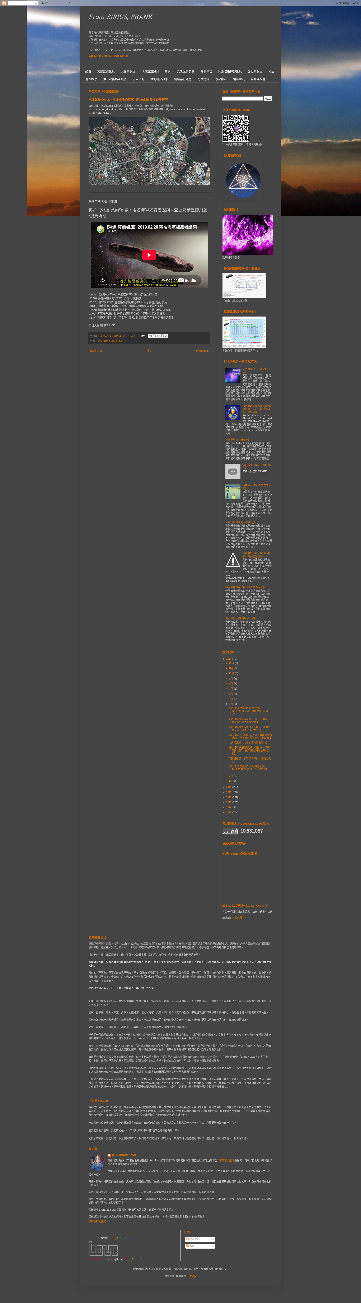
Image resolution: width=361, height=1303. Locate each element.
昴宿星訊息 (255, 71)
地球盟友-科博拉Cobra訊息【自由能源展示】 (257, 555)
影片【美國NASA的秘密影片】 (257, 466)
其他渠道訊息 (106, 71)
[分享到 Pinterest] (166, 336)
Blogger (192, 1276)
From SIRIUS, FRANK (120, 17)
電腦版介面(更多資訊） (117, 56)
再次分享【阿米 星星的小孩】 (257, 487)
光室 (271, 71)
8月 (231, 684)
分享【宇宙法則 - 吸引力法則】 (243, 523)
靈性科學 (91, 79)
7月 (231, 689)
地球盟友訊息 (150, 71)
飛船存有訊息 (183, 79)
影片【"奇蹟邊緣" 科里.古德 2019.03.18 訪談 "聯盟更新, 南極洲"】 (248, 711)
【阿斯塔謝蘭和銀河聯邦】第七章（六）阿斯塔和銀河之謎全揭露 (257, 409)
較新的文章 (96, 351)
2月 (231, 776)
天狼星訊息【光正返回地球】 (256, 370)
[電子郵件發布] (143, 336)
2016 (229, 797)
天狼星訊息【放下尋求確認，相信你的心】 (250, 760)
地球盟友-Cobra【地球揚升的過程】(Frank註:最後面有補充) (128, 100)
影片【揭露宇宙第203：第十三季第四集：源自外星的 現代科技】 (250, 728)
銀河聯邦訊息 (159, 79)
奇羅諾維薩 (258, 79)
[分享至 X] (158, 336)
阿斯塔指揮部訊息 (230, 71)
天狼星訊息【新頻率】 (237, 440)
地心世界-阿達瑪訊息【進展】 (242, 619)
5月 (231, 694)
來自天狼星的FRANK (124, 1155)
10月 (232, 674)
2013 (229, 813)
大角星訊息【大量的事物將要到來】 (249, 743)
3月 (231, 704)
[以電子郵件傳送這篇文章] (150, 336)
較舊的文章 (202, 351)
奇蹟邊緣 (203, 79)
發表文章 (194, 1239)
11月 (231, 669)
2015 (229, 802)
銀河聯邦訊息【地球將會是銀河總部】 (246, 587)
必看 (88, 71)
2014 (229, 808)
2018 (229, 787)
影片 (168, 71)
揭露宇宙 (206, 71)
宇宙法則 (138, 79)
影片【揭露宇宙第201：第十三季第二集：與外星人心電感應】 (249, 720)
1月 (231, 781)
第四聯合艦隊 (226, 1161)
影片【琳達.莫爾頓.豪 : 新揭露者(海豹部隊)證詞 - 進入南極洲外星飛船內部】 (249, 751)
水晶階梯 (221, 79)
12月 (232, 663)
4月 (231, 699)
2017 (229, 792)
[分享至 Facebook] (162, 336)
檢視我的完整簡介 (99, 1222)
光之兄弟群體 (185, 71)
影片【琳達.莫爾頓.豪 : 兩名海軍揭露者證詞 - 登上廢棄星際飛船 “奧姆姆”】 (250, 736)
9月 (231, 679)
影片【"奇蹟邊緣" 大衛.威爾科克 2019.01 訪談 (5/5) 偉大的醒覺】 (248, 768)
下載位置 (237, 918)
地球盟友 (239, 79)
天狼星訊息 (128, 71)
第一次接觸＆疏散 (115, 79)
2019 (229, 659)
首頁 (149, 351)
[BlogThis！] (154, 336)
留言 (191, 1246)
